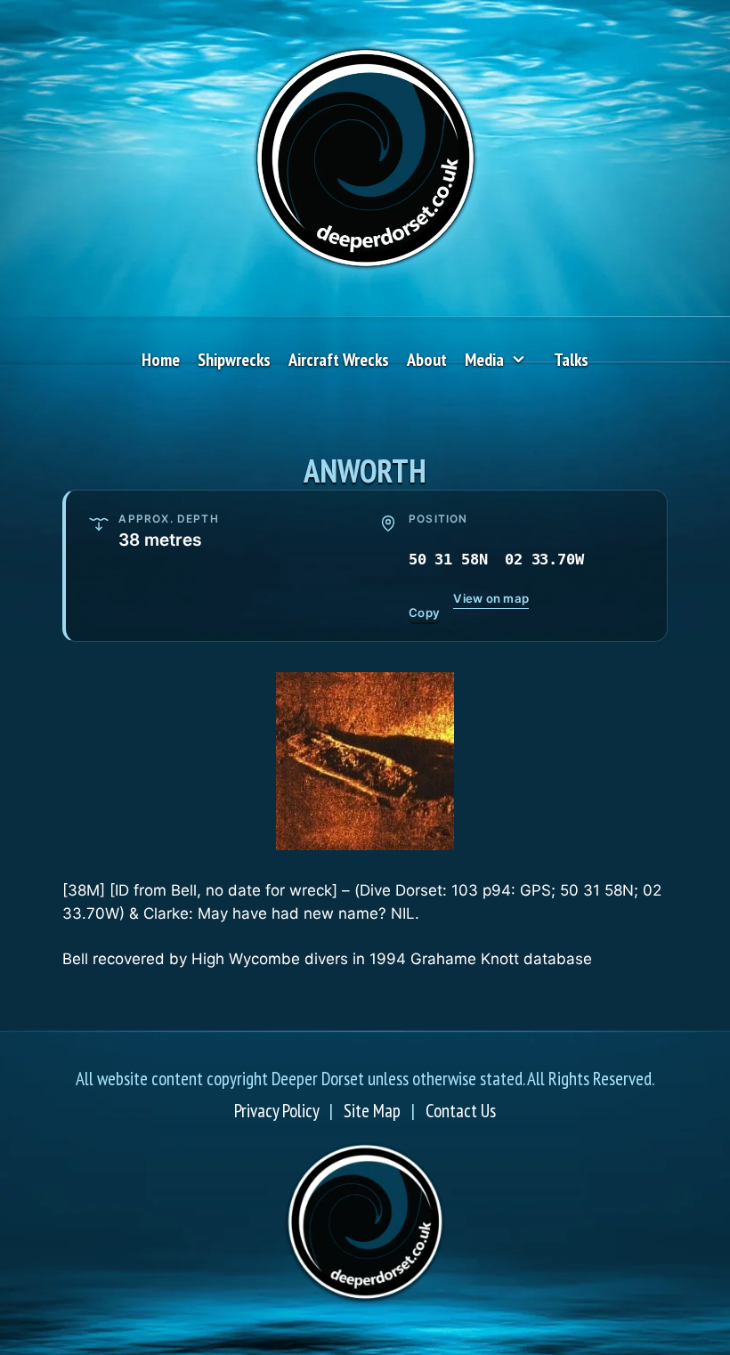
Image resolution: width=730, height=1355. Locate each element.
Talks (571, 359)
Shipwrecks (234, 359)
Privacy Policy (276, 1111)
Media (484, 359)
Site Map (372, 1111)
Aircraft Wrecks (338, 359)
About (427, 359)
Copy (424, 612)
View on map (491, 598)
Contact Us (461, 1111)
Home (161, 359)
